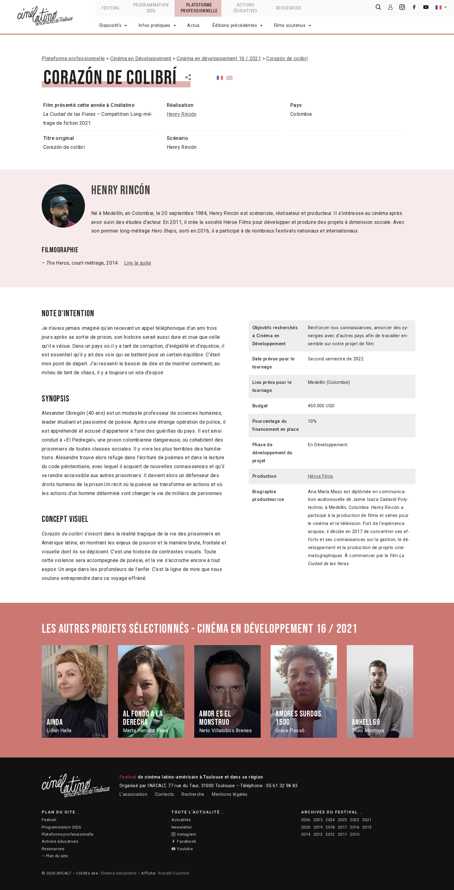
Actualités (181, 819)
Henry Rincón (182, 114)
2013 (318, 834)
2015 (367, 827)
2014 (305, 834)
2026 (305, 819)
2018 (330, 827)
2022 (354, 819)
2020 (305, 827)
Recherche (193, 794)
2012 (330, 834)
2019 (318, 827)
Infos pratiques (154, 25)
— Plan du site (55, 856)
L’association (133, 794)
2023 (342, 819)
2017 (342, 827)
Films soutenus (290, 25)
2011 (342, 834)
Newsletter (181, 827)
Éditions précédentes (234, 25)
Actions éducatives (60, 841)
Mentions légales (229, 794)
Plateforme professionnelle (73, 58)
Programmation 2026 (61, 827)
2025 (318, 819)
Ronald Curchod (173, 873)
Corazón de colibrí (287, 58)
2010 (354, 834)
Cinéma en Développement (140, 58)
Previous (52, 691)
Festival (49, 819)
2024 (330, 819)
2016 (354, 827)
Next (403, 691)
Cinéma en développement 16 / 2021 (219, 58)
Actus (193, 25)
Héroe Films (320, 476)
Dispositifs (110, 25)
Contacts (164, 794)
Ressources (53, 848)
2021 (367, 819)
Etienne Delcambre (118, 873)
